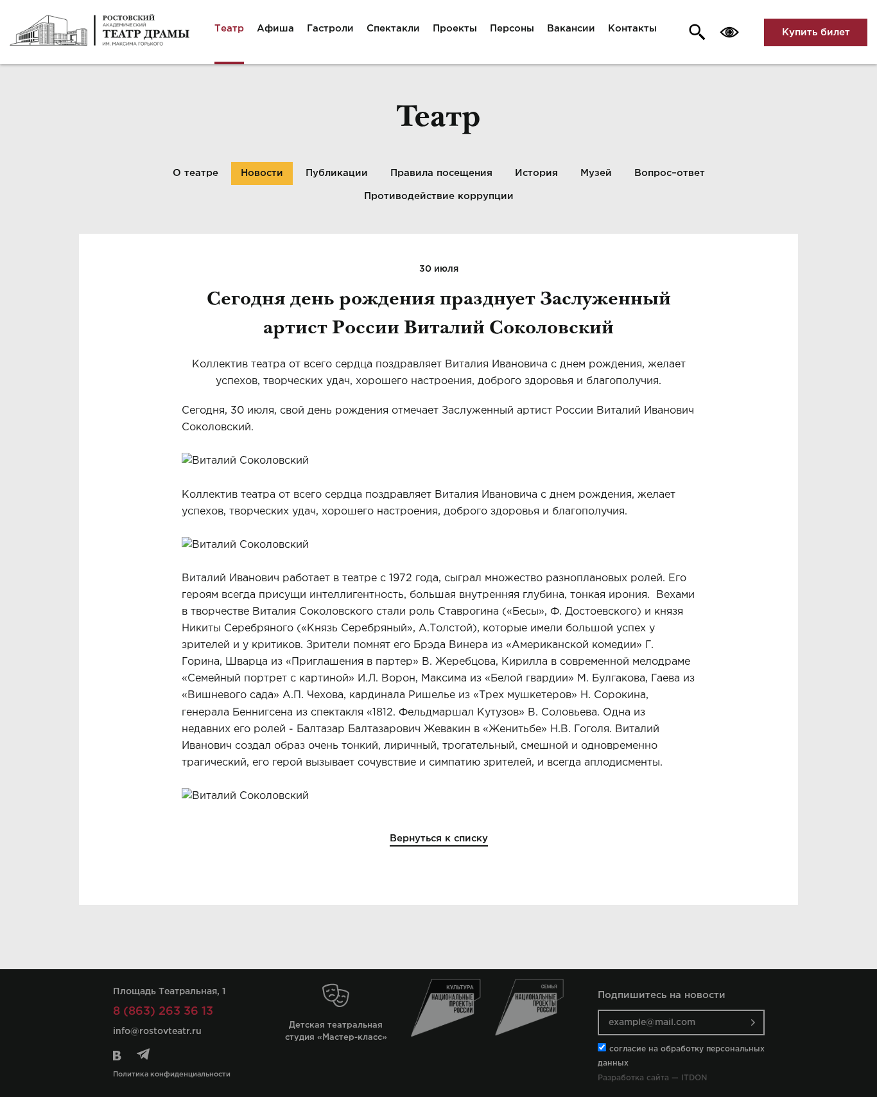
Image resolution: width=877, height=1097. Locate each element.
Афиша (275, 28)
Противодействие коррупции (439, 196)
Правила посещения (441, 173)
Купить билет (816, 32)
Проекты (455, 28)
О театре (195, 173)
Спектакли (393, 28)
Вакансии (571, 28)
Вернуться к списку (439, 838)
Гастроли (330, 28)
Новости (262, 173)
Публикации (337, 173)
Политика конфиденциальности (171, 1074)
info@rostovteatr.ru (157, 1031)
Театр (229, 28)
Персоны (512, 28)
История (536, 173)
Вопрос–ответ (669, 173)
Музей (596, 173)
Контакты (632, 28)
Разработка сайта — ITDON (652, 1078)
